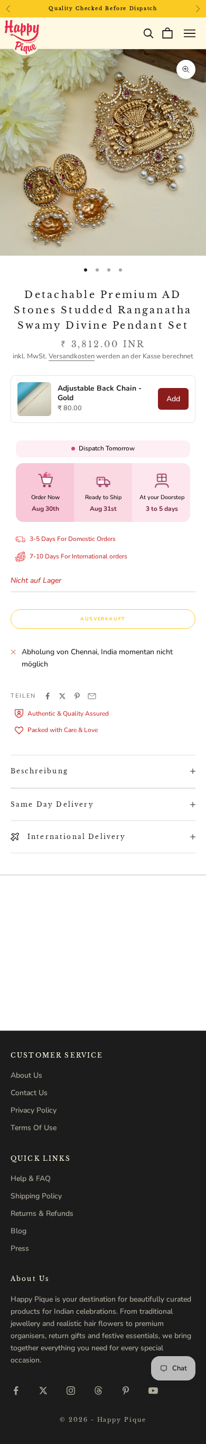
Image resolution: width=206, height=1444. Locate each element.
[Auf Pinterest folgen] (125, 1390)
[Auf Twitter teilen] (62, 696)
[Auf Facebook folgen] (16, 1390)
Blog (18, 1231)
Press (20, 1248)
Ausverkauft (103, 619)
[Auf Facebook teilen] (47, 696)
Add (173, 399)
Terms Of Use (34, 1128)
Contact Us (29, 1093)
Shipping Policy (36, 1196)
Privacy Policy (34, 1110)
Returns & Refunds (42, 1213)
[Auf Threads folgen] (98, 1390)
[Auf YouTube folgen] (153, 1390)
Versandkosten (72, 356)
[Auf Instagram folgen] (70, 1390)
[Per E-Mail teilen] (92, 696)
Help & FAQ (31, 1179)
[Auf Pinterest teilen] (77, 696)
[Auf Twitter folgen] (43, 1390)
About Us (26, 1075)
